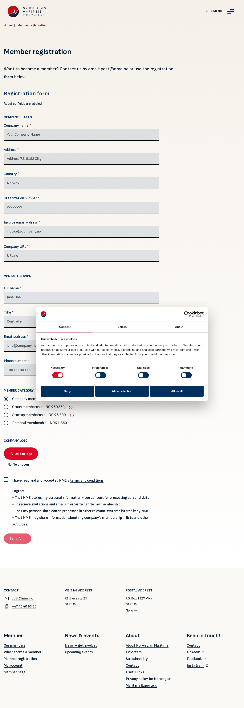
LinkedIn (193, 652)
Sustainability (137, 659)
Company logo (15, 441)
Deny (67, 391)
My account (13, 665)
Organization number (21, 198)
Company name (17, 125)
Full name (12, 288)
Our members (14, 645)
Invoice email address (22, 222)
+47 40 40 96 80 (24, 606)
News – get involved (81, 645)
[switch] (100, 375)
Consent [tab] (65, 326)
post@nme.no (114, 69)
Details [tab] (122, 326)
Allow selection (122, 391)
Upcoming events (79, 652)
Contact (132, 665)
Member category (19, 391)
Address (11, 149)
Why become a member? (23, 652)
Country (11, 174)
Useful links (135, 672)
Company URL (16, 246)
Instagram (195, 665)
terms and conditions (87, 480)
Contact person (17, 276)
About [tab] (179, 326)
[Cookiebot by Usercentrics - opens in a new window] (187, 314)
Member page (15, 672)
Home (8, 25)
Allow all (177, 391)
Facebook (194, 659)
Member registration (20, 659)
